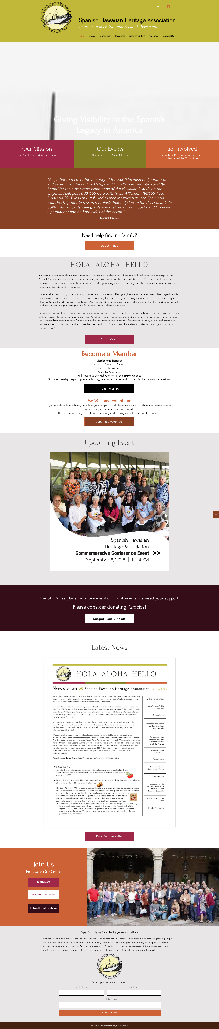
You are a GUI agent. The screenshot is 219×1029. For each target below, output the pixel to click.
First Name (81, 987)
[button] (127, 20)
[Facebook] (164, 6)
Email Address (108, 999)
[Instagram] (158, 6)
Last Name (134, 987)
